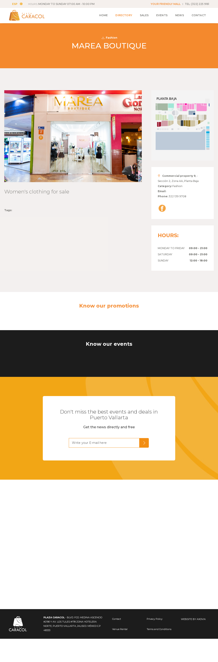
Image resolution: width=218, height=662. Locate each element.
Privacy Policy (154, 618)
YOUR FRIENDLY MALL (166, 4)
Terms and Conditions (159, 629)
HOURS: (61, 4)
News (179, 15)
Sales (144, 15)
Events (162, 15)
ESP (14, 4)
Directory (123, 15)
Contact (199, 15)
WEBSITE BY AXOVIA (193, 619)
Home (103, 15)
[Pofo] (32, 15)
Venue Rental (120, 629)
